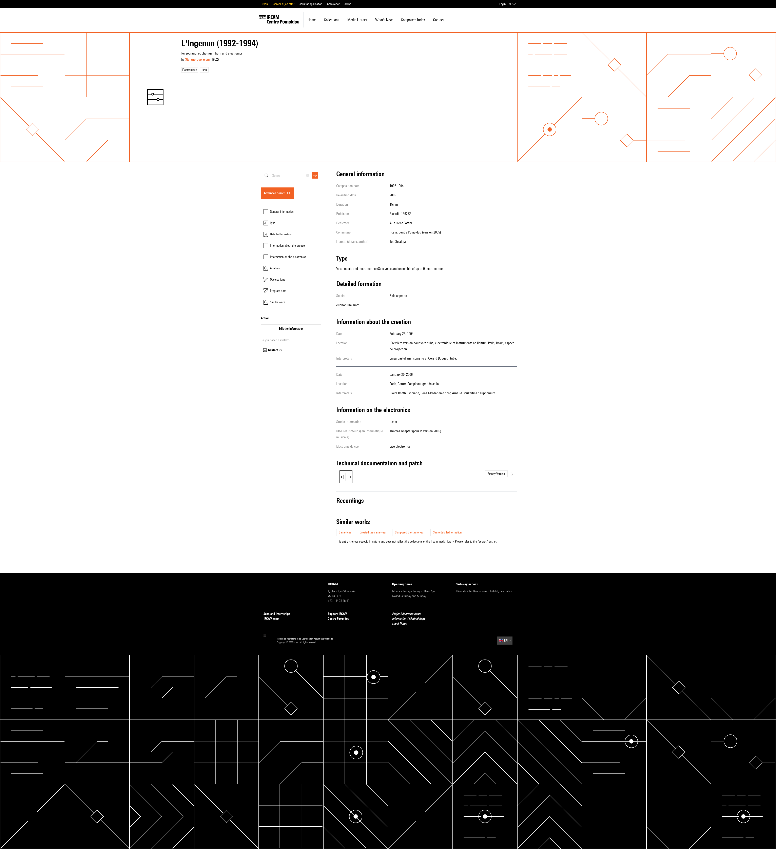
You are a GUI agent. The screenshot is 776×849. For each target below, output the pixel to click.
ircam (265, 4)
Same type (345, 532)
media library (357, 20)
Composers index (413, 20)
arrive (348, 4)
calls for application (310, 4)
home (312, 20)
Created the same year (373, 532)
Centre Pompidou (338, 619)
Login (502, 4)
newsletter (333, 4)
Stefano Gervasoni (197, 59)
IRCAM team (271, 619)
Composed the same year (410, 532)
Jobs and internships (277, 614)
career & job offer (283, 4)
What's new (384, 20)
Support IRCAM (337, 614)
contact (438, 20)
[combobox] (291, 175)
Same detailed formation (447, 532)
